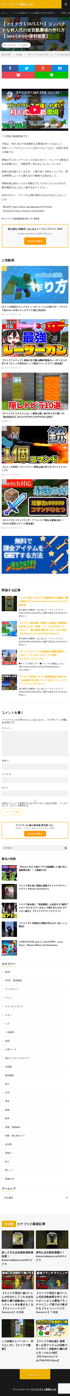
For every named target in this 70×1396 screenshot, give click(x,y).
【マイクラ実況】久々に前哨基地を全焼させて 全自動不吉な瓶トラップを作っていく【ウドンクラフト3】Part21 (43, 680)
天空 (7, 1092)
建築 (7, 1109)
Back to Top (35, 1375)
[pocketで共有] (18, 75)
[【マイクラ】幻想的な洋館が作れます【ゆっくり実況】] (9, 929)
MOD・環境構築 (13, 980)
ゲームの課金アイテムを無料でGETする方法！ (34, 13)
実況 (7, 1101)
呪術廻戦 (9, 1075)
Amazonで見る (35, 241)
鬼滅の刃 (9, 1178)
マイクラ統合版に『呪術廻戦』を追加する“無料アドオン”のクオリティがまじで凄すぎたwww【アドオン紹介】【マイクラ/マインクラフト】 (43, 907)
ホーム (5, 13)
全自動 (24, 45)
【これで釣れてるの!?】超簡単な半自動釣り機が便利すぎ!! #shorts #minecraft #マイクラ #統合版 (43, 601)
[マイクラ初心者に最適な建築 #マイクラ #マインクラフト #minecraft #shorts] (9, 891)
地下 (7, 1083)
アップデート (11, 989)
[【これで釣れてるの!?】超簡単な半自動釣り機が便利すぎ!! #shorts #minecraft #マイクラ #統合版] (9, 603)
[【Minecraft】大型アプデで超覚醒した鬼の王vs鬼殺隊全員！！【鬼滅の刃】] (9, 873)
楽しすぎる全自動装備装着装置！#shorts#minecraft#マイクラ (17, 1258)
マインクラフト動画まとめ (43, 1389)
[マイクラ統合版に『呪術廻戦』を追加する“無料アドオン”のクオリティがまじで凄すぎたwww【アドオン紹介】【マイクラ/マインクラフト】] (9, 910)
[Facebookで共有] (10, 68)
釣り (7, 1161)
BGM (7, 971)
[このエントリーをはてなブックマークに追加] (60, 68)
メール (6, 774)
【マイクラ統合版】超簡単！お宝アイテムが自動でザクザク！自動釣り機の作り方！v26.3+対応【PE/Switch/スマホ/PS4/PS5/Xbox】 (51, 1351)
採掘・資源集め (13, 1127)
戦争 (7, 1118)
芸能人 (8, 1152)
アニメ (8, 997)
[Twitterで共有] (26, 68)
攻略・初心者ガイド (15, 1135)
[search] (65, 848)
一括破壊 (9, 1032)
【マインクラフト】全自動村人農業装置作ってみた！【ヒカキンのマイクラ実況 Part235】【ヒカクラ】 (42, 655)
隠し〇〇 (9, 421)
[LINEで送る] (51, 75)
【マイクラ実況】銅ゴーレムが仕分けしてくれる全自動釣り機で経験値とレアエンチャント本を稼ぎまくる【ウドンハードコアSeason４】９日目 (17, 1302)
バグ (7, 1023)
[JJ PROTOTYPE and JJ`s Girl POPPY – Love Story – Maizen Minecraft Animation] (9, 948)
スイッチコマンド (13, 314)
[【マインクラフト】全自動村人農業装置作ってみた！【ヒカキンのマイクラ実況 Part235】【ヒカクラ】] (9, 657)
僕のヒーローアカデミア (17, 1058)
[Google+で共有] (43, 68)
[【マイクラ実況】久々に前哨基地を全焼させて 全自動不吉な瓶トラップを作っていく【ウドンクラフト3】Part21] (9, 682)
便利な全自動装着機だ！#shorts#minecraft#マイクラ (51, 1256)
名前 (5, 761)
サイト (5, 787)
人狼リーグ (10, 1049)
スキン (8, 1015)
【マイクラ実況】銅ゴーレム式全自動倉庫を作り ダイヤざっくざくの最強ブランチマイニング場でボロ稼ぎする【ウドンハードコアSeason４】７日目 (52, 1302)
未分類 (8, 1144)
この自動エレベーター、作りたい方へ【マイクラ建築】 (17, 1345)
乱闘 (7, 1040)
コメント (6, 728)
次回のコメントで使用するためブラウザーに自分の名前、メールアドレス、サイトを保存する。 (35, 804)
